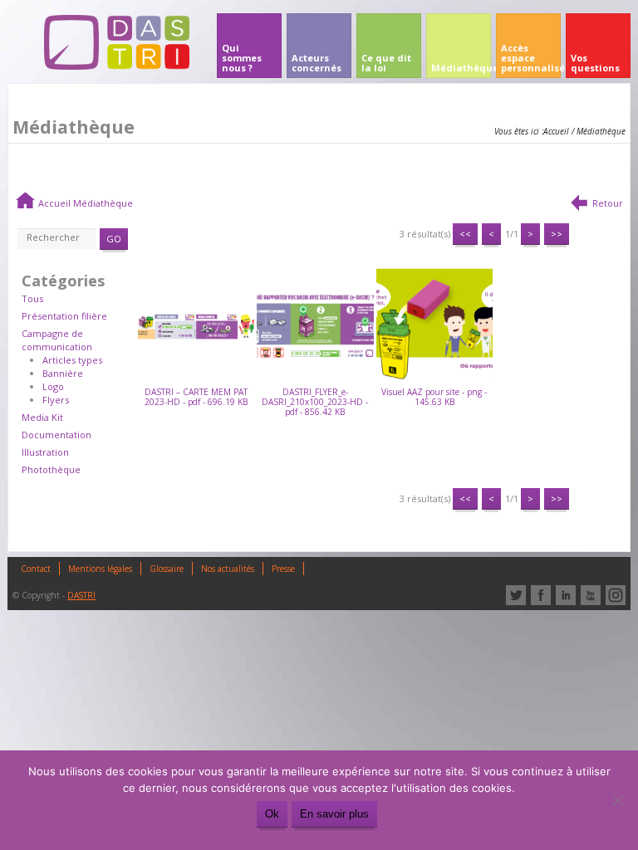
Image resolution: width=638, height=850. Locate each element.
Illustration (45, 452)
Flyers (55, 399)
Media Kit (42, 417)
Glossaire (167, 568)
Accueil (556, 131)
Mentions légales (100, 568)
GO (113, 238)
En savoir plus (334, 814)
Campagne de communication (57, 340)
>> (556, 233)
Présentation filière (64, 316)
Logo (53, 386)
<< (465, 233)
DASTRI (81, 595)
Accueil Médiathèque (85, 203)
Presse (283, 568)
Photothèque (51, 469)
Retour (607, 203)
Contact (36, 568)
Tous (32, 298)
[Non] (617, 800)
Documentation (56, 434)
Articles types (72, 360)
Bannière (62, 373)
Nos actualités (227, 568)
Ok (272, 814)
